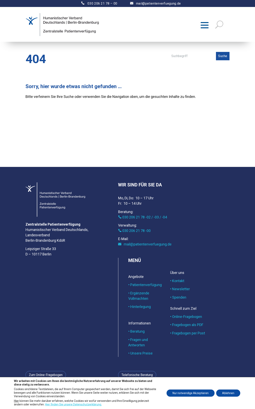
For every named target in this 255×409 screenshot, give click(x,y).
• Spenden (178, 297)
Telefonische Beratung (137, 375)
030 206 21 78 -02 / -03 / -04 (142, 217)
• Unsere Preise (140, 353)
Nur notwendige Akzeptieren (191, 393)
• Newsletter (180, 289)
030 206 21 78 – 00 (95, 3)
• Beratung (136, 331)
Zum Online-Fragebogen (46, 375)
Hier (16, 400)
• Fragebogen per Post (187, 333)
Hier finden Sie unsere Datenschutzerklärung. (73, 404)
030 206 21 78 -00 (134, 231)
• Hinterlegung (139, 307)
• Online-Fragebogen (186, 317)
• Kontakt (177, 281)
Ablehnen (228, 393)
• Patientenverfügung (145, 285)
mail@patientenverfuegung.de (155, 3)
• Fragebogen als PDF (186, 325)
